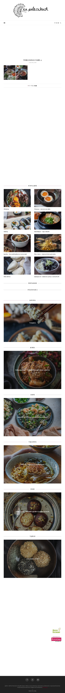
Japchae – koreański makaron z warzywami (15, 254)
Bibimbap (6, 209)
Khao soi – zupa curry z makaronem (32, 464)
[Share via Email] (36, 85)
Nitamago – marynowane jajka (42, 209)
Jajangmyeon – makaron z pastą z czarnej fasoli (46, 276)
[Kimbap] (17, 220)
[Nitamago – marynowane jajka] (47, 198)
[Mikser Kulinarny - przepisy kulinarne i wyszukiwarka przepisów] (56, 628)
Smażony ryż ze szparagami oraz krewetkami (32, 417)
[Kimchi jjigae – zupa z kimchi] (47, 220)
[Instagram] (56, 23)
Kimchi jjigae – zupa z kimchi (41, 231)
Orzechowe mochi (33, 559)
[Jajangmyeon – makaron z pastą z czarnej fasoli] (47, 266)
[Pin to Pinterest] (34, 85)
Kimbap (6, 231)
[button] (5, 322)
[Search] (60, 23)
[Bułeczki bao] (17, 266)
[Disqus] (32, 111)
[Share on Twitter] (32, 85)
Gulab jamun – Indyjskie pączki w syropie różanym (32, 511)
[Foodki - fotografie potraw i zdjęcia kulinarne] (56, 637)
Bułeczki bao (7, 276)
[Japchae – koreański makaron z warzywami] (17, 243)
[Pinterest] (58, 23)
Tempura (32, 323)
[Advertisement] (32, 41)
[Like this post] (29, 85)
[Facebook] (27, 679)
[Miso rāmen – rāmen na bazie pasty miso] (47, 243)
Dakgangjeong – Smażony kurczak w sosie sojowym (32, 370)
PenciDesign (45, 687)
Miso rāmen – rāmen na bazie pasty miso (45, 254)
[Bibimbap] (17, 198)
